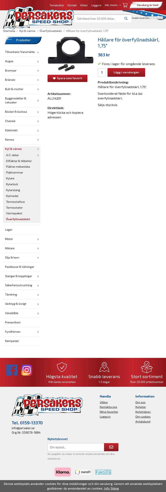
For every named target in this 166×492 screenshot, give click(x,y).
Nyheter (140, 407)
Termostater (14, 207)
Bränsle (10, 79)
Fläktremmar (14, 172)
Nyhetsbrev (143, 411)
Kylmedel (12, 196)
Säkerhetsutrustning (18, 285)
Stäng (115, 488)
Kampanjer (12, 341)
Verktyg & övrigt (15, 303)
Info (107, 488)
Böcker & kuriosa (16, 111)
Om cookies (143, 416)
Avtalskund (142, 421)
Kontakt (72, 5)
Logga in (96, 5)
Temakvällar (57, 5)
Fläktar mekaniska (18, 166)
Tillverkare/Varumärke (20, 52)
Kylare (10, 178)
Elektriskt (11, 130)
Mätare (10, 248)
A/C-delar (12, 155)
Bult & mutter (14, 89)
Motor (9, 239)
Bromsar (10, 70)
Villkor (84, 5)
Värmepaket (14, 213)
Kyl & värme (13, 148)
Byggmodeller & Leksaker (15, 100)
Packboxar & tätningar (19, 266)
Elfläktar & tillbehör (19, 161)
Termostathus (15, 201)
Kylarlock (12, 184)
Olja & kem (12, 257)
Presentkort (13, 322)
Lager (8, 229)
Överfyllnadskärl (18, 219)
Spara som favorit (69, 78)
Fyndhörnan (12, 331)
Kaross (9, 139)
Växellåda (11, 313)
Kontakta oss (108, 407)
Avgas (9, 61)
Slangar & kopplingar (18, 276)
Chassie (10, 121)
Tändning (11, 294)
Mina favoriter (109, 411)
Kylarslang (13, 190)
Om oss (140, 402)
